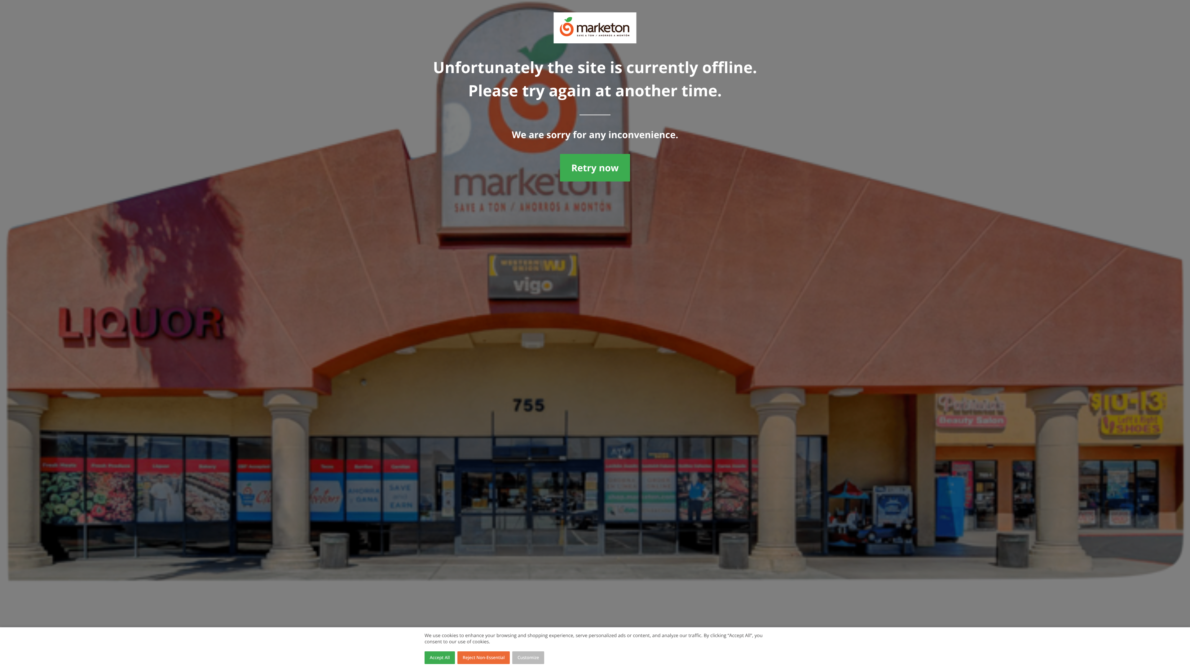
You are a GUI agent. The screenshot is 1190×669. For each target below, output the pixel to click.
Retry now (595, 167)
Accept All (440, 658)
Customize (528, 658)
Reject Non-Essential (484, 658)
